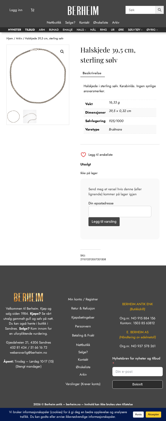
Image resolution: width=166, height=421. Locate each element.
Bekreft (137, 384)
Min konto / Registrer (83, 299)
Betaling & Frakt (83, 335)
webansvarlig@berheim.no (28, 352)
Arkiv (19, 38)
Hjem (9, 38)
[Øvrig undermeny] (157, 29)
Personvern (83, 326)
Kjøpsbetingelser (83, 317)
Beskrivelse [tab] (92, 73)
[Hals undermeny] (85, 29)
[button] (62, 51)
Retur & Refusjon (83, 308)
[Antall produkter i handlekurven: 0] (32, 10)
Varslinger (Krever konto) (83, 383)
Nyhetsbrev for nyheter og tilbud (136, 358)
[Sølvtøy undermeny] (142, 29)
